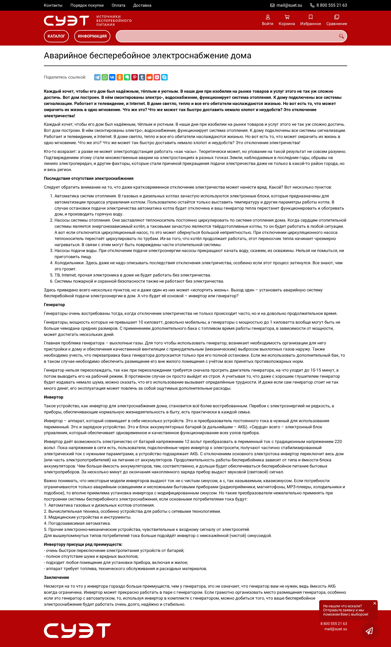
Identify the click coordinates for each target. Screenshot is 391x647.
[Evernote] (127, 77)
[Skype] (164, 77)
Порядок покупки (87, 5)
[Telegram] (97, 77)
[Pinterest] (134, 77)
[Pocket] (157, 77)
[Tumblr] (142, 77)
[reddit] (149, 77)
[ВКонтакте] (112, 77)
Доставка (142, 5)
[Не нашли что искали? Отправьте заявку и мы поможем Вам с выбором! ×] (370, 631)
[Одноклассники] (120, 77)
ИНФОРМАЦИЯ (92, 36)
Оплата (118, 5)
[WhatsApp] (105, 77)
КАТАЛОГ (56, 36)
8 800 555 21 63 (332, 5)
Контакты (53, 5)
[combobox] (231, 36)
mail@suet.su (289, 5)
